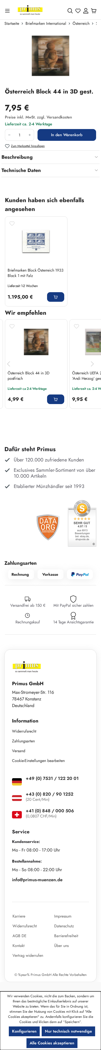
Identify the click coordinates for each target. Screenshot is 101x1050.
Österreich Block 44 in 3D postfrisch (29, 375)
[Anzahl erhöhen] (29, 135)
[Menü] (8, 10)
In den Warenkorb (66, 135)
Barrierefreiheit (66, 936)
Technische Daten (21, 170)
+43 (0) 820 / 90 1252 (49, 794)
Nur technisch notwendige (68, 1031)
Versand (18, 751)
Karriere (19, 916)
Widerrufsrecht (24, 731)
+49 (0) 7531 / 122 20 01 (52, 778)
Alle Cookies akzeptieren (52, 1043)
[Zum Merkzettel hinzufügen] (12, 223)
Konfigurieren (24, 1031)
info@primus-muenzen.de (37, 880)
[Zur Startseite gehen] (30, 10)
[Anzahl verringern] (9, 135)
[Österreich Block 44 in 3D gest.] (50, 58)
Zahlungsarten (23, 741)
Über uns (61, 945)
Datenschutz (64, 926)
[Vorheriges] (8, 364)
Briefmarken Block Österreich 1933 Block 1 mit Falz (35, 273)
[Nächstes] (92, 364)
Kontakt (19, 945)
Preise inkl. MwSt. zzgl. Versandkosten (38, 117)
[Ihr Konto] (86, 11)
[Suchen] (70, 11)
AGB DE (19, 936)
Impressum (62, 916)
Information (25, 720)
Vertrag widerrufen (28, 955)
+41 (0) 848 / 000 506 (50, 810)
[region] (50, 58)
